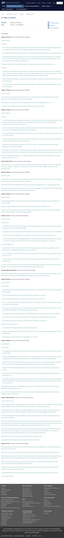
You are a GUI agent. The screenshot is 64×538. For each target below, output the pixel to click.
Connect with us (47, 493)
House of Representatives (7, 500)
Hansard (22, 14)
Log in (54, 3)
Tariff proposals (26, 504)
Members (3, 506)
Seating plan (4, 494)
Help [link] (40, 536)
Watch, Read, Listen (27, 489)
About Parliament (7, 9)
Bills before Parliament (27, 501)
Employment (4, 519)
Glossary (4, 522)
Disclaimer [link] (28, 536)
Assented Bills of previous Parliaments (31, 503)
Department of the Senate (29, 515)
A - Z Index (4, 521)
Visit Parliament (21, 9)
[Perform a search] (61, 3)
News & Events (46, 6)
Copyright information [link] (19, 536)
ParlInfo (44, 3)
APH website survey (6, 518)
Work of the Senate (5, 489)
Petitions (46, 491)
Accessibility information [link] (6, 536)
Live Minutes (4, 504)
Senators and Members (31, 6)
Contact (39, 3)
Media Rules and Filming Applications (52, 506)
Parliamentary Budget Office (29, 521)
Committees (46, 513)
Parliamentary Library (27, 494)
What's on (46, 500)
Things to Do (47, 501)
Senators (3, 493)
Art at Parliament (48, 503)
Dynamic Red (4, 491)
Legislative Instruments (27, 506)
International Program (27, 496)
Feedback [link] (35, 536)
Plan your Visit (47, 504)
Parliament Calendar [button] (31, 3)
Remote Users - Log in (7, 514)
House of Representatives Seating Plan (10, 507)
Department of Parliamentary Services (31, 519)
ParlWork (49, 3)
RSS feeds (4, 524)
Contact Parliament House (50, 494)
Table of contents (9, 18)
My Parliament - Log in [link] (7, 513)
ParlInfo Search (5, 516)
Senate (3, 488)
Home (3, 6)
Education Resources (27, 493)
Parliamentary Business (14, 6)
